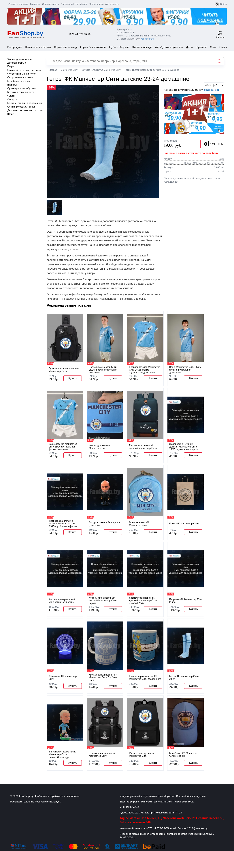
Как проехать (147, 39)
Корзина (220, 37)
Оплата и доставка (18, 4)
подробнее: (211, 89)
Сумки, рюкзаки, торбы (21, 106)
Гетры (10, 66)
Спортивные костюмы (20, 77)
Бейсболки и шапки (19, 80)
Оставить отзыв (50, 4)
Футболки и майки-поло (21, 73)
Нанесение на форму (38, 47)
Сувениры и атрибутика (21, 88)
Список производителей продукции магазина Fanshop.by (192, 180)
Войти (223, 4)
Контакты (35, 4)
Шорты (11, 113)
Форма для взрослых (20, 59)
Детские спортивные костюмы (25, 110)
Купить (72, 378)
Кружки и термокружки (20, 91)
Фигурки (12, 99)
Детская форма (16, 62)
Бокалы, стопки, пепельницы (24, 102)
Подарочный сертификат (74, 4)
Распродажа (14, 47)
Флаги (11, 95)
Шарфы (12, 84)
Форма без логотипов (92, 47)
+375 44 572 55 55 (79, 34)
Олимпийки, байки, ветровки (24, 70)
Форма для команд (65, 47)
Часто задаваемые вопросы (104, 4)
